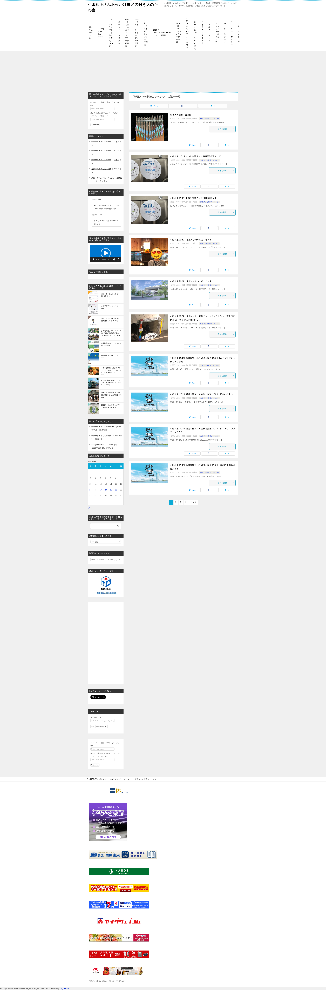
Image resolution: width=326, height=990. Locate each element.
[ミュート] (114, 259)
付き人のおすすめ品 (202, 32)
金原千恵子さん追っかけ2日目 (103, 427)
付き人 (116, 141)
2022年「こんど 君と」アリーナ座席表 (146, 33)
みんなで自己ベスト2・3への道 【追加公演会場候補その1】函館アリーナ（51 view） (111, 333)
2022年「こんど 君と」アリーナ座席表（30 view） (110, 406)
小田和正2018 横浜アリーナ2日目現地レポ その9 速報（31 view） (111, 395)
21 (111, 490)
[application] (105, 253)
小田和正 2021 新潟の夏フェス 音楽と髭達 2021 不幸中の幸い (201, 394)
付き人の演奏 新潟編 (180, 115)
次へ (192, 502)
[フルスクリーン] (118, 259)
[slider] (104, 259)
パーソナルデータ (225, 32)
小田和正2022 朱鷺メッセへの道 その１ (191, 281)
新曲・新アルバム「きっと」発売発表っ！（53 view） (111, 320)
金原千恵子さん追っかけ (101, 141)
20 (106, 490)
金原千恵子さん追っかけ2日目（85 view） (110, 295)
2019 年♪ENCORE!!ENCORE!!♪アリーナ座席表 (162, 32)
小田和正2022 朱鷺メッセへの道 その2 (190, 240)
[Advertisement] (163, 70)
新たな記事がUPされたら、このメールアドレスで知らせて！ (105, 114)
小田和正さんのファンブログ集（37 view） (111, 344)
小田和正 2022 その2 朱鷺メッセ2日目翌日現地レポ (195, 156)
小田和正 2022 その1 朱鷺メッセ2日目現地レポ (193, 198)
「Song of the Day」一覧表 (101, 33)
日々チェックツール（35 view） (109, 357)
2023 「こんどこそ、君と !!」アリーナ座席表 (137, 32)
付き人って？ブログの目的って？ (217, 32)
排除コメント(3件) (239, 32)
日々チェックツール (91, 32)
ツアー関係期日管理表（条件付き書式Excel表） (111, 32)
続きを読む (222, 129)
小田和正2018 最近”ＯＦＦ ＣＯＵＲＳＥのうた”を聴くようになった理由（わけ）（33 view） (111, 371)
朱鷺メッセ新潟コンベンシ (209, 118)
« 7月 (90, 508)
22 (116, 490)
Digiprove (64, 988)
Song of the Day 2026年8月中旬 (104, 445)
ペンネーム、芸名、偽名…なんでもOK (104, 103)
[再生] (93, 259)
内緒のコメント (209, 33)
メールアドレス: (96, 717)
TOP (109, 779)
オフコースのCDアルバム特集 (195, 33)
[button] (106, 253)
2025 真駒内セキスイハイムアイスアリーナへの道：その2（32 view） (111, 382)
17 (90, 490)
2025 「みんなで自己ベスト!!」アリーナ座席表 (127, 32)
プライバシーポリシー (232, 33)
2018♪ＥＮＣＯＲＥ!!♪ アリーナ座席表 (178, 32)
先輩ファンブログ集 (119, 32)
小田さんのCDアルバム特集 (187, 32)
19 (101, 490)
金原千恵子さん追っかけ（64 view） (111, 307)
